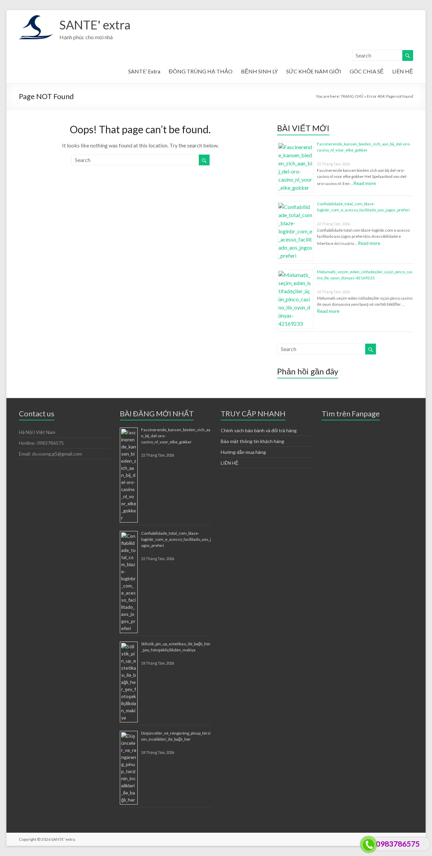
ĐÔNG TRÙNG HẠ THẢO (201, 71)
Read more (364, 183)
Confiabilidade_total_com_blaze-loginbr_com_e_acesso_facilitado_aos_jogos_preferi (176, 539)
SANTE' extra (95, 24)
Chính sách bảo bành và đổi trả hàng (259, 430)
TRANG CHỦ (352, 96)
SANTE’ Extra (144, 71)
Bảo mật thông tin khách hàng (252, 441)
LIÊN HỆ (402, 71)
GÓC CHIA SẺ (367, 71)
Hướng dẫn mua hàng (243, 452)
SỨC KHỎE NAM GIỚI (313, 71)
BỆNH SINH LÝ (259, 71)
